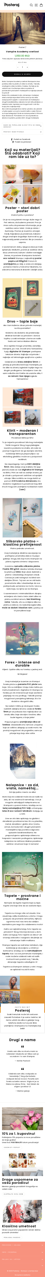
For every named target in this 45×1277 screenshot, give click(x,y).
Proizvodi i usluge (11, 1245)
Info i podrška (9, 1252)
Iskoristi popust (12, 1147)
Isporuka (17, 59)
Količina (22, 62)
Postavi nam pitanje (14, 132)
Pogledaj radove (12, 1237)
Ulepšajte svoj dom (13, 1194)
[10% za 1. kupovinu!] (22, 1118)
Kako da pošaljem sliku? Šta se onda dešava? (22, 126)
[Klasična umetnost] (22, 1211)
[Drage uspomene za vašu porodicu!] (22, 1164)
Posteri (22, 47)
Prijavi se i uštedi (11, 1259)
